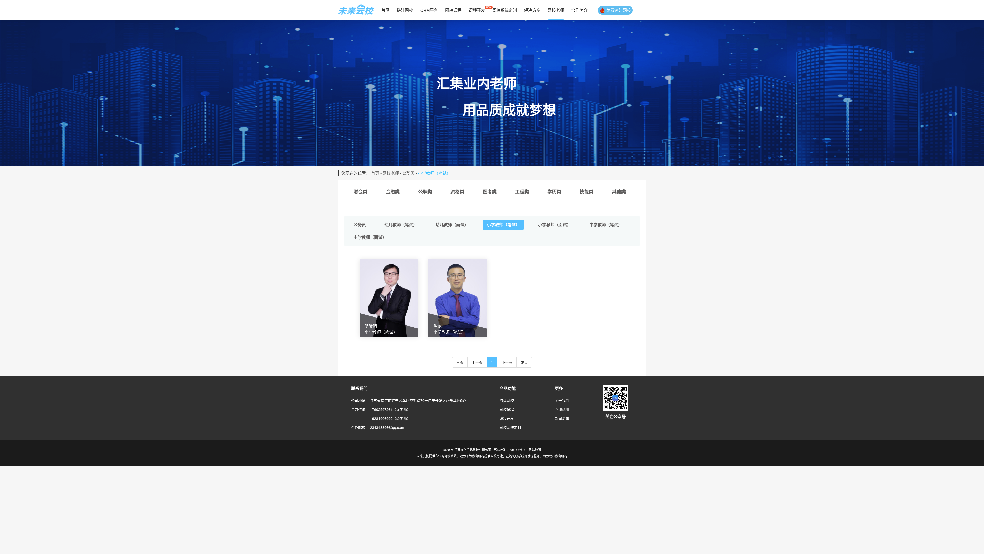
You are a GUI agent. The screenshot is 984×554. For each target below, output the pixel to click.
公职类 (408, 173)
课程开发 (477, 10)
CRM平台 (429, 10)
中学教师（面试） (370, 237)
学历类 (554, 191)
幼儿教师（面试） (452, 224)
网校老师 (556, 10)
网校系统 (450, 456)
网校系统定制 (504, 10)
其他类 (619, 191)
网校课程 (453, 10)
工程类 (522, 191)
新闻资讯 (562, 418)
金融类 (393, 191)
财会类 (360, 191)
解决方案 (532, 10)
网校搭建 (496, 456)
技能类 (586, 191)
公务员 (360, 224)
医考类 (490, 191)
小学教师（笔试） (503, 224)
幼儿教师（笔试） (400, 224)
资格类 (457, 191)
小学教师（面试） (554, 224)
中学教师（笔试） (605, 224)
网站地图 (535, 449)
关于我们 (562, 400)
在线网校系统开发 (518, 456)
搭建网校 (405, 10)
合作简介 (579, 10)
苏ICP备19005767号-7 (509, 449)
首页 (385, 10)
